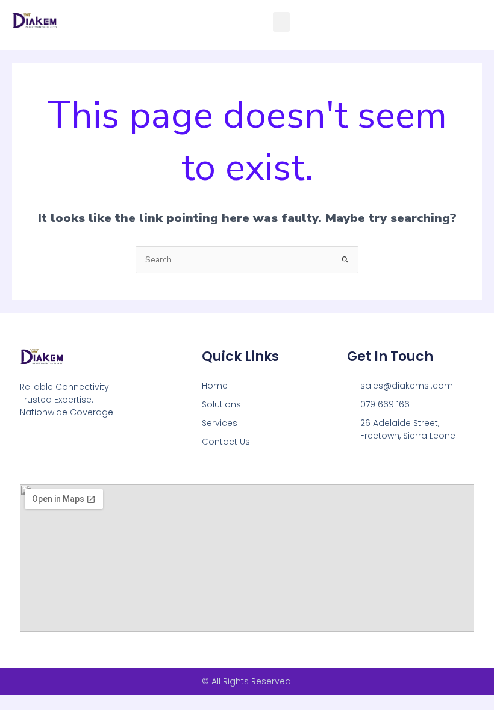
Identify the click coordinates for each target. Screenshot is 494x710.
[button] (281, 22)
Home (215, 386)
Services (219, 423)
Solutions (221, 404)
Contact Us (226, 442)
